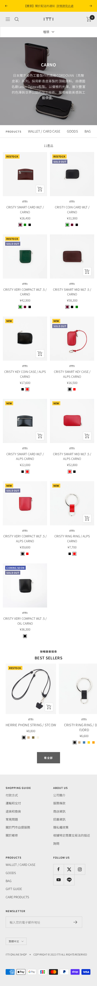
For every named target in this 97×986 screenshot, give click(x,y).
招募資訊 (59, 819)
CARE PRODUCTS (17, 897)
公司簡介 (59, 795)
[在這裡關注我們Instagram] (79, 869)
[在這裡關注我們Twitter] (69, 869)
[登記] (75, 922)
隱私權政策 (61, 827)
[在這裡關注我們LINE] (69, 880)
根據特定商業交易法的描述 (71, 835)
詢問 (56, 843)
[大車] (88, 19)
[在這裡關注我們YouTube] (58, 880)
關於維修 (12, 835)
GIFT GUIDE (14, 889)
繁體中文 (14, 941)
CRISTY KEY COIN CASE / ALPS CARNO (25, 374)
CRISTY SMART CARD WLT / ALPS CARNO (25, 456)
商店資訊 (59, 811)
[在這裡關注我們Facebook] (58, 869)
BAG (88, 131)
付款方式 (12, 795)
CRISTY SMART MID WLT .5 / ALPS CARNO (72, 456)
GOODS (72, 131)
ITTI (25, 201)
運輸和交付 (13, 803)
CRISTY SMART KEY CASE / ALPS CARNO (72, 374)
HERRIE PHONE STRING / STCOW (31, 724)
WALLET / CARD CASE (44, 131)
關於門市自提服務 (18, 827)
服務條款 (59, 803)
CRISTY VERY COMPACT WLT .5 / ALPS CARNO (25, 538)
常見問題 (12, 819)
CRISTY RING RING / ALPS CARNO (72, 538)
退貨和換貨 (13, 811)
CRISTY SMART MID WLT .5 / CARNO (72, 292)
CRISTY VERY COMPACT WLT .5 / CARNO (25, 292)
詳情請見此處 (65, 6)
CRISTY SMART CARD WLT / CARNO (25, 209)
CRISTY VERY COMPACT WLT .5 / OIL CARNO (25, 621)
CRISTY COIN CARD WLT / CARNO (72, 209)
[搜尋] (17, 19)
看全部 (48, 758)
